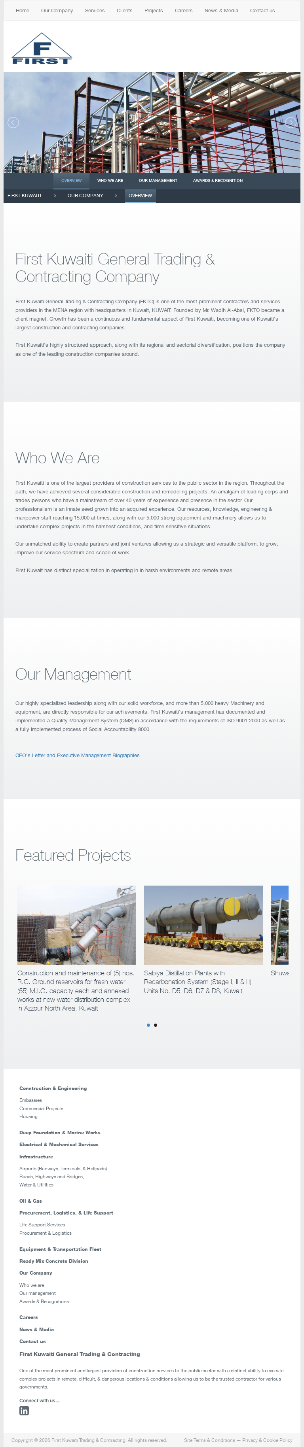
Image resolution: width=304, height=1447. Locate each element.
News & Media (221, 10)
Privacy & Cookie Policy (267, 1440)
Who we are (110, 180)
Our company (85, 195)
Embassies (30, 1100)
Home (22, 10)
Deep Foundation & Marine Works (60, 1132)
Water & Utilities (36, 1185)
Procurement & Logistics (45, 1233)
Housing (28, 1116)
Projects (153, 10)
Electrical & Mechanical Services (59, 1144)
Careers (184, 10)
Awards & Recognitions (44, 1301)
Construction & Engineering (53, 1088)
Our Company (57, 10)
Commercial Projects (41, 1108)
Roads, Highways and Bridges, (51, 1176)
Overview (71, 180)
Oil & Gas (30, 1201)
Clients (125, 10)
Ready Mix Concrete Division (53, 1261)
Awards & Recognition (218, 180)
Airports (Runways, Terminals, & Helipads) (63, 1168)
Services (95, 10)
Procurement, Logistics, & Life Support (66, 1213)
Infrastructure (36, 1157)
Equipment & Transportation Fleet (60, 1249)
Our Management (158, 180)
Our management (37, 1293)
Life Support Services (42, 1225)
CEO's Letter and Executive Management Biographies (78, 755)
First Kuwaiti (24, 195)
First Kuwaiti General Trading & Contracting (79, 1354)
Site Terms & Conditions (209, 1440)
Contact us (262, 10)
